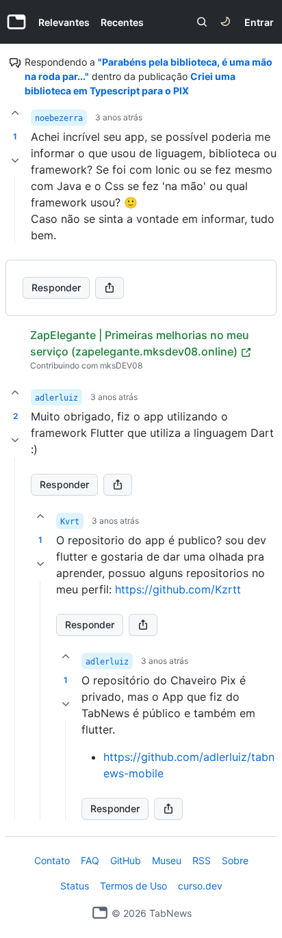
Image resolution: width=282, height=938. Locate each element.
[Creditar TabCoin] (15, 112)
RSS (201, 860)
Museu (166, 860)
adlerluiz (56, 398)
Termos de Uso (133, 886)
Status (74, 886)
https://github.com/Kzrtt (178, 589)
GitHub (125, 860)
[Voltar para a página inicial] (100, 913)
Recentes (122, 22)
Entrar (259, 22)
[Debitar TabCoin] (15, 160)
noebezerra (59, 118)
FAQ (90, 860)
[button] (15, 639)
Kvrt (69, 521)
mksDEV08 (121, 365)
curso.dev (200, 886)
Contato (52, 860)
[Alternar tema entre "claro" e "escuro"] (225, 22)
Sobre (235, 860)
